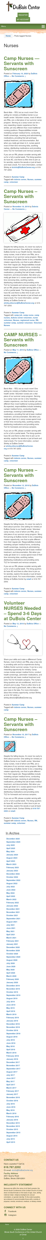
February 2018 (12, 1056)
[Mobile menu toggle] (43, 26)
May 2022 (10, 893)
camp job (18, 315)
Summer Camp (18, 177)
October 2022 (12, 877)
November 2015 (13, 1126)
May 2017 (10, 1081)
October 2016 (12, 1100)
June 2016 (10, 1107)
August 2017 (11, 1071)
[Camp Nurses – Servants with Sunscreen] (23, 228)
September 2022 (13, 880)
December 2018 (13, 1024)
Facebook (12, 1211)
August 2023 (11, 858)
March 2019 (11, 1014)
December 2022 (13, 873)
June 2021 (10, 928)
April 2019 (10, 1011)
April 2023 (10, 861)
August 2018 (11, 1036)
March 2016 (11, 1113)
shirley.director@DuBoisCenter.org (19, 303)
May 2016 (10, 1110)
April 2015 (10, 1142)
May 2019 (10, 1008)
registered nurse (27, 320)
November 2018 (13, 1027)
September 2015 (13, 1132)
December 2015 (13, 1123)
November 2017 (13, 1065)
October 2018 (12, 1030)
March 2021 (11, 937)
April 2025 (10, 848)
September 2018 (13, 1033)
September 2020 (13, 957)
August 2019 (11, 998)
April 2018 (10, 1049)
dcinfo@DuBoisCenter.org (23, 167)
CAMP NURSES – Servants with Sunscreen (23, 339)
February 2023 (12, 867)
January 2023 (12, 870)
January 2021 (12, 944)
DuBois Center (26, 1229)
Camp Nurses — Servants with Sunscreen (21, 63)
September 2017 (13, 1068)
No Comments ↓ (19, 76)
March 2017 (11, 1087)
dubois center (20, 179)
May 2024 (10, 851)
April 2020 (10, 972)
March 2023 (11, 864)
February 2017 (12, 1091)
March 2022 (11, 899)
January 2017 (12, 1094)
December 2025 (13, 838)
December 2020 (13, 947)
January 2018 (12, 1059)
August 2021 (11, 921)
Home (8, 35)
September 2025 (13, 842)
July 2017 (10, 1075)
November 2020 (13, 950)
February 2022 (12, 902)
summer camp (10, 322)
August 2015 (11, 1135)
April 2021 (10, 934)
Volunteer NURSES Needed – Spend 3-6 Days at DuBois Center (23, 610)
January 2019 (12, 1020)
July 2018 (10, 1040)
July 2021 (10, 925)
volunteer (14, 182)
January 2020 (12, 982)
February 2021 (12, 941)
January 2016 (12, 1119)
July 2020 (10, 963)
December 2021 (13, 909)
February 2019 (12, 1017)
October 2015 (12, 1129)
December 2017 (13, 1062)
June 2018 (10, 1043)
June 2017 (10, 1078)
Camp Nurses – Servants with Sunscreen (20, 196)
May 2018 (10, 1046)
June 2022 (10, 889)
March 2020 (11, 976)
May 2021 (10, 931)
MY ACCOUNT (23, 19)
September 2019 (13, 995)
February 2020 (12, 979)
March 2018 (11, 1052)
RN (37, 320)
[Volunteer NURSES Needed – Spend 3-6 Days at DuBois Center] (23, 642)
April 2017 (10, 1084)
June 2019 (10, 1004)
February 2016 (12, 1116)
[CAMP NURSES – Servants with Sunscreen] (23, 370)
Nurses (30, 179)
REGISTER (23, 15)
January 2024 (12, 854)
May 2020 (10, 969)
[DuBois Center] (23, 6)
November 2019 (13, 988)
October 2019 (12, 992)
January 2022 (12, 905)
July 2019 (10, 1001)
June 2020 (10, 966)
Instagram (12, 1215)
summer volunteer (25, 322)
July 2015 (10, 1139)
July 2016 (10, 1103)
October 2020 (12, 953)
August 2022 (11, 883)
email (29, 579)
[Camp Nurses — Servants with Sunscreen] (23, 94)
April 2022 (10, 896)
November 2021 (13, 912)
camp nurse (28, 315)
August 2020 (11, 960)
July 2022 (10, 886)
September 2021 (13, 918)
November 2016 (13, 1097)
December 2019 (13, 985)
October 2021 (12, 915)
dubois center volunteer (21, 317)
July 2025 (10, 845)
